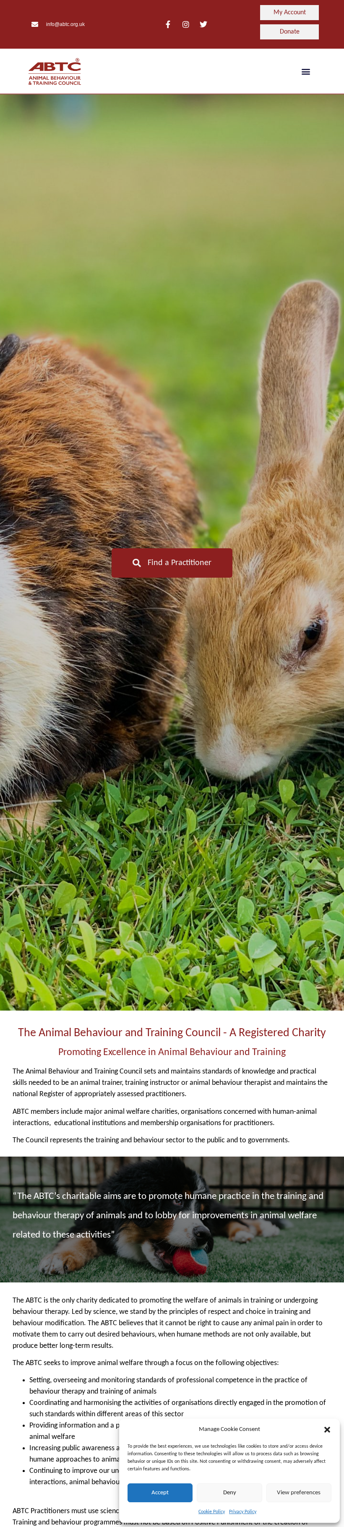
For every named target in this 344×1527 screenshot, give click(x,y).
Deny (229, 1493)
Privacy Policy (242, 1511)
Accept (160, 1493)
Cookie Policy (211, 1511)
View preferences (299, 1493)
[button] (327, 1429)
